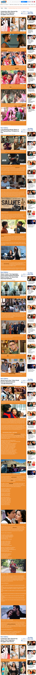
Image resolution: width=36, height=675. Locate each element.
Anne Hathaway (6, 263)
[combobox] (15, 2)
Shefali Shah (17, 167)
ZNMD (12, 480)
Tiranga (29, 4)
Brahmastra (21, 106)
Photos (6, 8)
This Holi (2, 236)
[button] (19, 2)
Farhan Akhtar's (14, 477)
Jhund (16, 106)
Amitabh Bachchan (17, 434)
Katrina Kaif (15, 527)
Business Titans (16, 4)
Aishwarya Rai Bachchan (11, 624)
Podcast (6, 4)
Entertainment (25, 4)
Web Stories (12, 4)
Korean (21, 4)
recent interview (4, 50)
